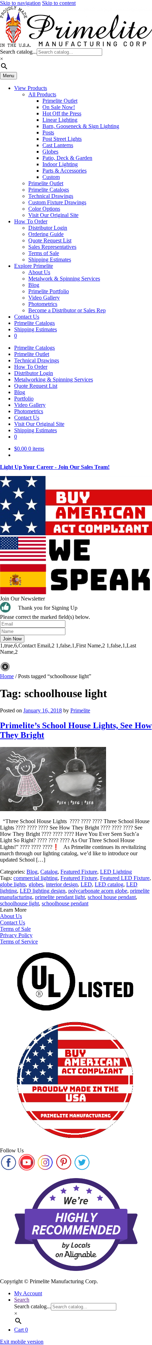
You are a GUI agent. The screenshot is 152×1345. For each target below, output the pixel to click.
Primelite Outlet (59, 101)
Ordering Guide (46, 234)
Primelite (80, 710)
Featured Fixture (78, 872)
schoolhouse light (19, 903)
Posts (48, 132)
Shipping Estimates (49, 260)
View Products (30, 88)
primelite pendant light (60, 897)
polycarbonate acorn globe (97, 891)
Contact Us (26, 317)
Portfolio (24, 399)
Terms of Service (19, 942)
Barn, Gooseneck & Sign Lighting (80, 126)
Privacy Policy (16, 935)
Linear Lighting (59, 120)
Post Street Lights (62, 139)
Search (21, 1300)
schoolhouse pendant (65, 903)
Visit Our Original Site (53, 215)
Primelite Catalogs (48, 190)
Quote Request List (49, 240)
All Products (42, 94)
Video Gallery (44, 298)
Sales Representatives (52, 247)
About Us (39, 272)
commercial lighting (35, 878)
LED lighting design (42, 891)
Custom (51, 177)
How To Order (30, 221)
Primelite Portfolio (48, 291)
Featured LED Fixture (125, 878)
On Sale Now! (58, 107)
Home (7, 676)
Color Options (44, 209)
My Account (28, 1293)
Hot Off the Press (61, 113)
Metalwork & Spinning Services (64, 279)
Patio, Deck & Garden (67, 158)
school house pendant (112, 897)
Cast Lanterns (57, 145)
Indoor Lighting (60, 164)
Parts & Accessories (64, 171)
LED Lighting (116, 872)
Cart (21, 1330)
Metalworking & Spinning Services (53, 379)
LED (86, 884)
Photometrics (42, 304)
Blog (33, 285)
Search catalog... (18, 52)
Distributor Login (47, 228)
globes (36, 884)
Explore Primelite (33, 266)
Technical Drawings (50, 196)
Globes (50, 152)
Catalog (49, 872)
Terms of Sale (43, 253)
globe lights (13, 884)
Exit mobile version (21, 1342)
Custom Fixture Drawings (57, 202)
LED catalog (109, 884)
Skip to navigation (20, 3)
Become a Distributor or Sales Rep (67, 310)
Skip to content (59, 3)
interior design (62, 884)
